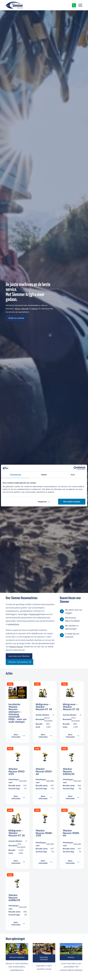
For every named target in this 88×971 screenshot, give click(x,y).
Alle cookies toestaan (71, 502)
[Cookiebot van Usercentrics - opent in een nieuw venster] (75, 468)
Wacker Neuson (16, 646)
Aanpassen (42, 502)
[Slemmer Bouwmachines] (14, 5)
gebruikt (24, 308)
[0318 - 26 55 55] (73, 5)
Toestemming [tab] (15, 475)
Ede (25, 614)
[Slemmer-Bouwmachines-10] (44, 948)
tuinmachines (13, 624)
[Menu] (79, 5)
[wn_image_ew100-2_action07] (17, 948)
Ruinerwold (35, 614)
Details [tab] (44, 475)
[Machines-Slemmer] (71, 948)
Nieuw (17, 308)
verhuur (34, 308)
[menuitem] (79, 5)
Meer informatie (15, 735)
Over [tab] (73, 475)
